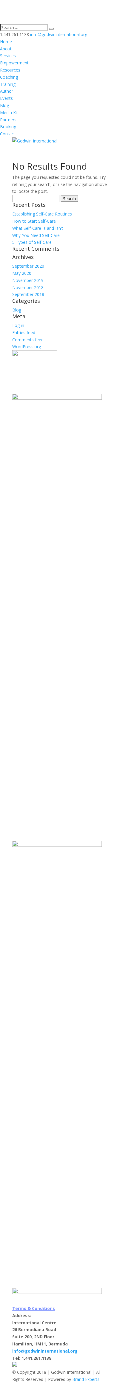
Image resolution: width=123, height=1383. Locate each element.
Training (8, 84)
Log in (18, 325)
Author (6, 91)
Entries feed (23, 332)
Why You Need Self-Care (36, 235)
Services (8, 55)
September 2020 (28, 266)
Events (6, 98)
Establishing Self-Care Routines (42, 214)
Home (6, 41)
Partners (8, 120)
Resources (10, 70)
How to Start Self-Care (34, 221)
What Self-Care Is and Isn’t (37, 228)
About (6, 49)
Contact (7, 134)
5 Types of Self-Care (32, 242)
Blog (4, 105)
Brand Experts (85, 1379)
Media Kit (9, 112)
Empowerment (14, 63)
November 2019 (28, 280)
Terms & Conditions (33, 1308)
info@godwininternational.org (45, 1351)
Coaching (9, 77)
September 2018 (28, 294)
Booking (8, 126)
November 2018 (28, 287)
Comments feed (28, 339)
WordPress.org (26, 346)
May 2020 (21, 273)
